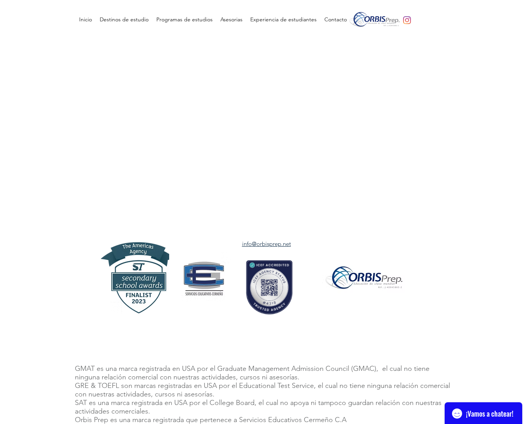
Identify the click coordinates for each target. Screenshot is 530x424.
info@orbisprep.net (266, 243)
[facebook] (407, 20)
